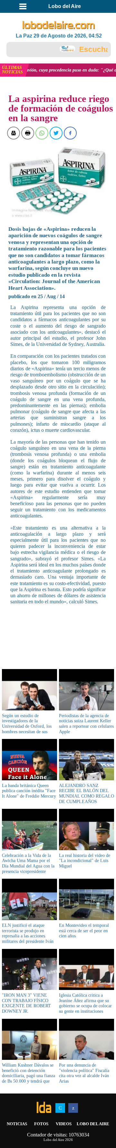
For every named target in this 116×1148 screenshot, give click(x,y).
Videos (64, 1123)
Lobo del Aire (93, 1123)
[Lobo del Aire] (58, 25)
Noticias (17, 1123)
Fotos (41, 1123)
